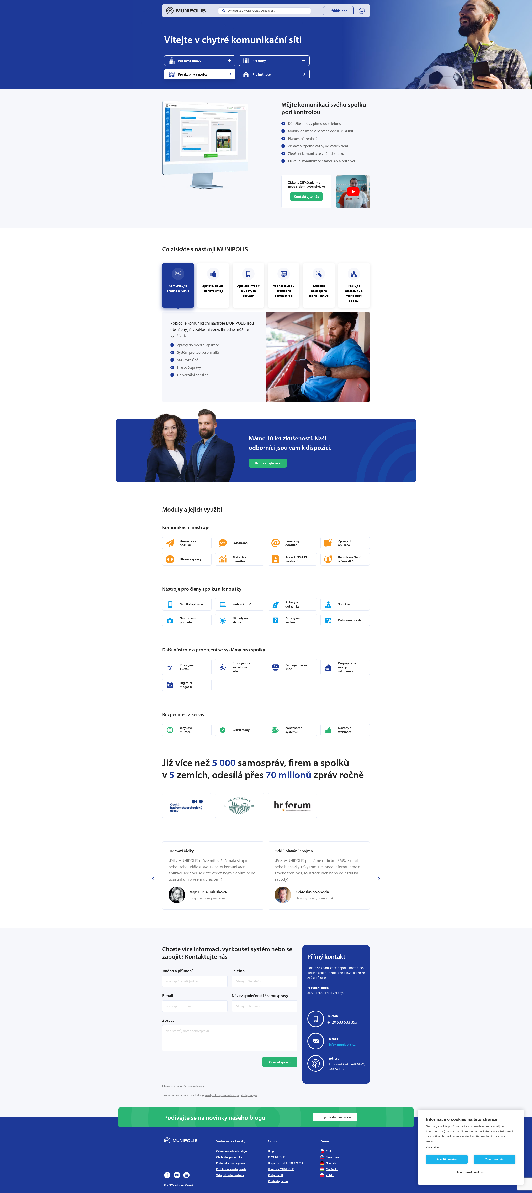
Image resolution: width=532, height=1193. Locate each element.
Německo (331, 1163)
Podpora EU (275, 1175)
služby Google (249, 1095)
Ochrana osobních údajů (231, 1151)
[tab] (213, 285)
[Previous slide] (153, 878)
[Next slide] (379, 878)
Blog (271, 1151)
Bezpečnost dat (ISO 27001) (285, 1163)
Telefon (238, 970)
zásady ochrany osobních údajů (222, 1095)
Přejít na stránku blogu (335, 1117)
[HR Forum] (292, 806)
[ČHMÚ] (186, 806)
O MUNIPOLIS (276, 1157)
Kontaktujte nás (306, 196)
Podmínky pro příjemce (231, 1163)
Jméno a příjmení (177, 970)
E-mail (167, 995)
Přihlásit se (338, 10)
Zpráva (168, 1020)
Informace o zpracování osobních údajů (183, 1086)
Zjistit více (432, 1147)
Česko (329, 1151)
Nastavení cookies (470, 1172)
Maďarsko (332, 1169)
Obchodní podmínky (229, 1157)
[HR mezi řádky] (239, 806)
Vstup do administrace (230, 1175)
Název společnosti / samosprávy (260, 995)
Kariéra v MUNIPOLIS (281, 1169)
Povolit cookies (447, 1159)
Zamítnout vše (494, 1159)
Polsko (330, 1175)
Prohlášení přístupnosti (231, 1169)
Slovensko (332, 1157)
